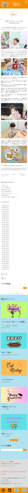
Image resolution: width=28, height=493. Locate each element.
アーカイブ (5, 202)
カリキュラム (5, 465)
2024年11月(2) (5, 243)
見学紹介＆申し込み (7, 463)
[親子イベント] (14, 422)
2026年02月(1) (5, 215)
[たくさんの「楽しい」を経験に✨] (14, 310)
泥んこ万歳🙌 (7, 352)
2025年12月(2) (5, 218)
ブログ (6, 293)
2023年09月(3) (5, 263)
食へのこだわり (19, 165)
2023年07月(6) (5, 267)
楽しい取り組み (12, 165)
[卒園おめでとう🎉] (14, 395)
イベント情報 (4, 165)
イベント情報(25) (6, 187)
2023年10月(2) (5, 261)
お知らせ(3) (5, 185)
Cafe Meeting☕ (8, 379)
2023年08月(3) (5, 265)
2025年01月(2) (5, 239)
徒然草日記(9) (5, 195)
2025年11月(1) (5, 220)
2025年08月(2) (5, 226)
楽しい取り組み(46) (7, 191)
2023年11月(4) (5, 259)
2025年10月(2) (5, 222)
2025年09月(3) (5, 224)
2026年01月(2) (5, 216)
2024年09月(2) (5, 246)
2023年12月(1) (5, 257)
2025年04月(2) (5, 233)
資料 (16, 490)
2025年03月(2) (5, 235)
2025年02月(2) (5, 237)
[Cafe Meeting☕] (14, 368)
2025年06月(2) (5, 230)
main (14, 174)
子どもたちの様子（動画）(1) (9, 197)
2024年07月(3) (5, 250)
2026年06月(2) (5, 209)
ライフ (13, 465)
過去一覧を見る (14, 440)
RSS (4, 278)
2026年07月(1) (5, 207)
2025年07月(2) (5, 228)
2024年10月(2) (5, 244)
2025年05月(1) (5, 231)
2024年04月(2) (5, 254)
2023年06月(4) (5, 269)
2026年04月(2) (5, 213)
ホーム (2, 293)
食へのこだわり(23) (7, 193)
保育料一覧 (17, 463)
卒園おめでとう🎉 (9, 407)
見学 (24, 490)
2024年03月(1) (5, 256)
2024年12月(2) (5, 241)
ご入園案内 (10, 461)
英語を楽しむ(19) (6, 189)
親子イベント (7, 434)
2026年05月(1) (5, 211)
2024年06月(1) (5, 252)
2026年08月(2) (5, 205)
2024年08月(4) (5, 248)
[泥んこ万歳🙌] (14, 341)
